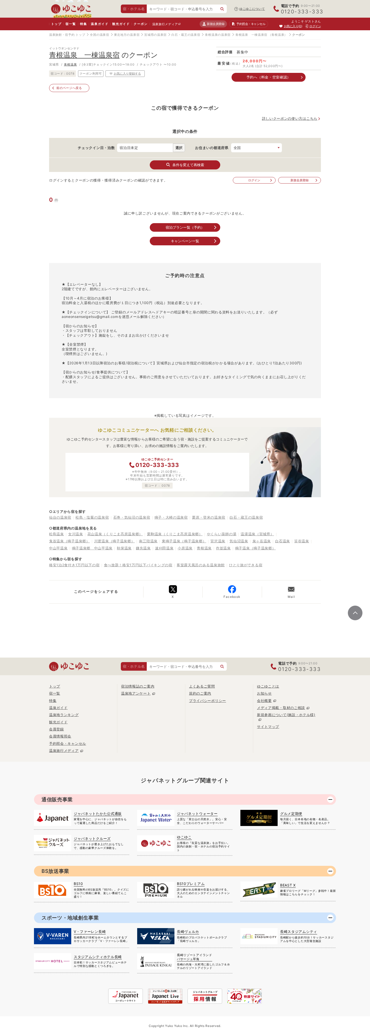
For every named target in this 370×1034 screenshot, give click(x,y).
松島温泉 (56, 534)
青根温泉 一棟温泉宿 (251, 35)
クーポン (140, 24)
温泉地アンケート (136, 693)
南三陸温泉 (148, 541)
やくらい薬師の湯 (222, 534)
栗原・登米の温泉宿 (208, 517)
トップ (56, 24)
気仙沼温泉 (239, 541)
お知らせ (264, 693)
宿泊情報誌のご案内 (137, 686)
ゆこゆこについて (252, 9)
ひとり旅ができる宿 (245, 565)
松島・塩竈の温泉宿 (92, 517)
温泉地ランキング (64, 715)
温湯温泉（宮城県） (257, 534)
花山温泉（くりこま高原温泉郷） (115, 534)
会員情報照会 (60, 736)
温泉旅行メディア (165, 24)
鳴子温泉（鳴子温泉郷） (255, 548)
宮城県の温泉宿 (155, 35)
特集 (83, 24)
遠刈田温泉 (164, 548)
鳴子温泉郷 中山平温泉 (92, 548)
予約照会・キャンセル (67, 743)
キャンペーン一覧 (185, 241)
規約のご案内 (200, 693)
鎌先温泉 (143, 548)
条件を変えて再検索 (188, 165)
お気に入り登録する (127, 73)
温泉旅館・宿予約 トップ (67, 35)
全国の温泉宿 (99, 35)
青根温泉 (70, 64)
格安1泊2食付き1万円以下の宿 (74, 565)
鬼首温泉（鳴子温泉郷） (69, 541)
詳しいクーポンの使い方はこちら (290, 118)
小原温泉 (185, 548)
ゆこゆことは (268, 686)
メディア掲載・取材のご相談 (281, 707)
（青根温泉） (277, 35)
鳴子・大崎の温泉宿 (171, 517)
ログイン (254, 180)
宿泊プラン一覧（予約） (185, 227)
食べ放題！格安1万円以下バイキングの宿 (138, 565)
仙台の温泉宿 (60, 517)
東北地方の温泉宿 (127, 35)
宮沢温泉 (217, 541)
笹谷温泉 (301, 541)
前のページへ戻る (69, 88)
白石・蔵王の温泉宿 (185, 35)
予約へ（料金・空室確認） (268, 77)
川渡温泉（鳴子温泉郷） (114, 541)
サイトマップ (268, 726)
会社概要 (264, 700)
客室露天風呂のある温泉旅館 (201, 565)
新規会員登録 (215, 24)
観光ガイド (121, 24)
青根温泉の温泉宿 (218, 35)
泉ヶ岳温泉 (261, 541)
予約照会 (250, 24)
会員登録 (56, 729)
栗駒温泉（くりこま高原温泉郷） (175, 534)
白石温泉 (282, 541)
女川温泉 (75, 534)
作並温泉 (223, 548)
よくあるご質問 (202, 686)
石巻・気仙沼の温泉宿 (131, 517)
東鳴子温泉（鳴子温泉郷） (184, 541)
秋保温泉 (124, 548)
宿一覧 (70, 24)
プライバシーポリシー (207, 700)
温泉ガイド (99, 24)
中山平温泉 (58, 548)
